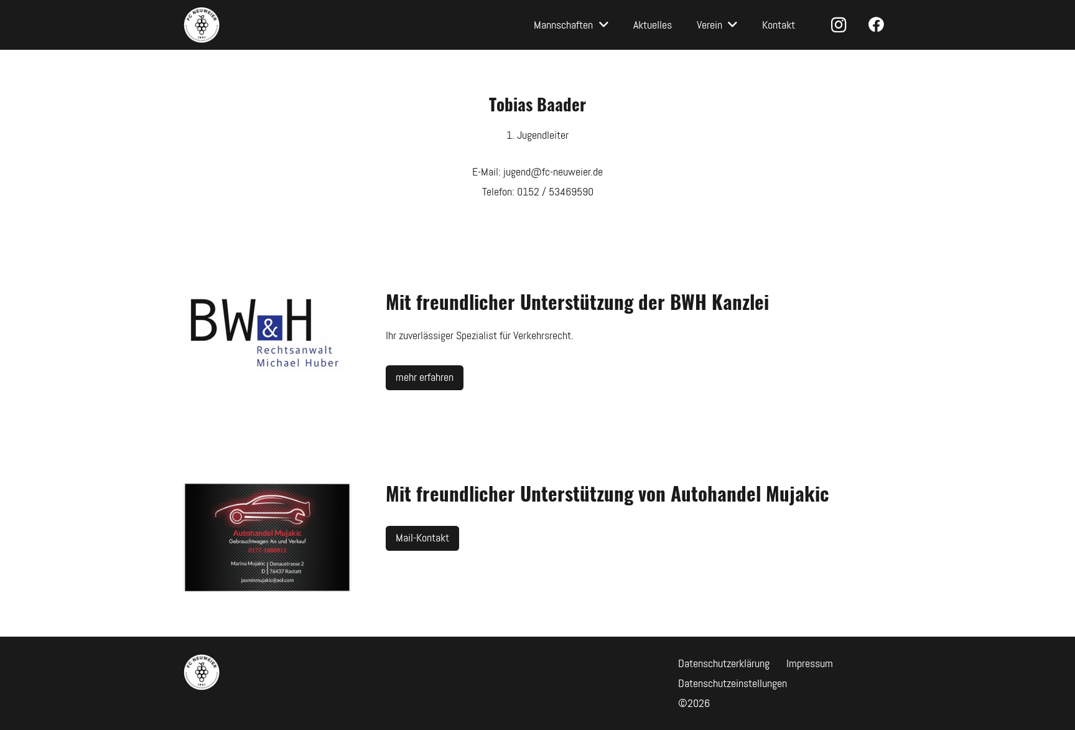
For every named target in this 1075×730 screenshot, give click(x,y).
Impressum (809, 663)
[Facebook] (876, 24)
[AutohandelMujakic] (267, 537)
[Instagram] (838, 24)
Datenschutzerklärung (724, 663)
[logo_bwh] (267, 334)
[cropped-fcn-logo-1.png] (201, 25)
